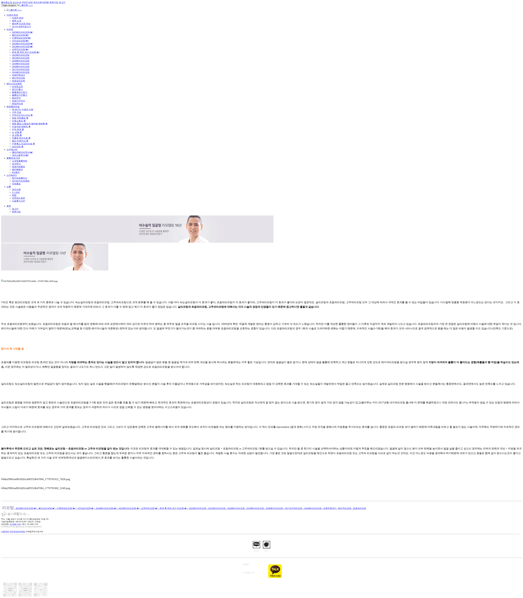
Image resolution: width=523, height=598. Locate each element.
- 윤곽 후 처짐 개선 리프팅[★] (173, 508)
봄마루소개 (6, 2)
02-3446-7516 (15, 524)
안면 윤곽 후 (18, 129)
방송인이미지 (18, 101)
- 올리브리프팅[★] (46, 508)
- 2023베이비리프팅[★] (128, 508)
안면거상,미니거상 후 (22, 115)
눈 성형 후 (17, 132)
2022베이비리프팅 (20, 55)
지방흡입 (16, 184)
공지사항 (37, 2)
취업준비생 (17, 104)
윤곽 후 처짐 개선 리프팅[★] (25, 52)
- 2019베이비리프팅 (254, 508)
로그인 (62, 2)
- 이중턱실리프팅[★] (66, 508)
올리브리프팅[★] (20, 35)
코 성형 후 (17, 135)
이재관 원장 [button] (12, 15)
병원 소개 (16, 21)
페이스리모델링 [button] (14, 84)
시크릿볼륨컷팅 (19, 161)
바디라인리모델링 (20, 181)
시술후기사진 (18, 201)
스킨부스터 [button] (12, 149)
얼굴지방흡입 (18, 166)
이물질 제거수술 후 (21, 138)
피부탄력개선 (18, 75)
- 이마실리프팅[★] (85, 508)
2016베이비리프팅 (20, 72)
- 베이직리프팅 (344, 508)
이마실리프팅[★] (20, 41)
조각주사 (16, 164)
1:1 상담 (16, 192)
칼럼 (14, 195)
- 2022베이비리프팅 (197, 508)
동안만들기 (17, 89)
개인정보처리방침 (17, 531)
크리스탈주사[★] (20, 155)
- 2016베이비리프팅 (312, 508)
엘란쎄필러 (17, 169)
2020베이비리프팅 (20, 61)
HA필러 (16, 172)
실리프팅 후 (17, 146)
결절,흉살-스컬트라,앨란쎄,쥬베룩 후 (30, 124)
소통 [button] (9, 186)
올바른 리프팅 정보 (21, 23)
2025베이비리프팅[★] (22, 32)
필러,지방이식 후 (20, 141)
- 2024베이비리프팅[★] (106, 508)
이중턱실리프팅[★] (21, 38)
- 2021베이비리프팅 (216, 508)
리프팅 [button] (10, 29)
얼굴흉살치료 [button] (13, 106)
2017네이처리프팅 (20, 69)
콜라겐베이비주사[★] (22, 152)
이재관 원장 (17, 18)
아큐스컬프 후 (19, 121)
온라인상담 (27, 2)
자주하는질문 (18, 198)
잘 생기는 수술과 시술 (22, 109)
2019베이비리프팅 (20, 64)
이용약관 (5, 531)
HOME (45, 2)
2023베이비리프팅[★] (22, 46)
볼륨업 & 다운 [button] (13, 158)
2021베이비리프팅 (20, 58)
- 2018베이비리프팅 (274, 508)
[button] (9, 206)
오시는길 (17, 2)
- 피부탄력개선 (329, 508)
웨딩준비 (16, 98)
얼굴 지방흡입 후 (20, 118)
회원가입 (54, 2)
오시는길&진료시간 (21, 26)
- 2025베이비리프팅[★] (25, 508)
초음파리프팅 (18, 81)
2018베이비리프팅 (20, 66)
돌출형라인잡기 (19, 92)
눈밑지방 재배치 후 (21, 126)
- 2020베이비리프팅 (235, 508)
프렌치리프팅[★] (20, 49)
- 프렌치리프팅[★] (149, 508)
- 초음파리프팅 (359, 508)
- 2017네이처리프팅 (293, 508)
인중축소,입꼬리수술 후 (23, 144)
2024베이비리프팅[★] (22, 43)
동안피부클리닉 (19, 178)
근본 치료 (16, 112)
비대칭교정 (17, 86)
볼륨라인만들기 (19, 95)
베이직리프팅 (18, 78)
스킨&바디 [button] (12, 175)
